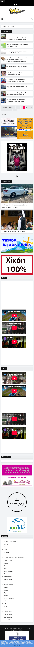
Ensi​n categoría (8, 560)
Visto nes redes (8, 614)
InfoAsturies (17, 11)
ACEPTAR (17, 645)
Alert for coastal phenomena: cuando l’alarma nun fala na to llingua (16, 67)
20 (5, 110)
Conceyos (6, 547)
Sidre (5, 609)
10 (2, 110)
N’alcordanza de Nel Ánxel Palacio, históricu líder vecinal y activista (15, 80)
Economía (6, 552)
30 (8, 110)
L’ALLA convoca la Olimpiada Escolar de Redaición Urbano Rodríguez (16, 93)
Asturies (6, 544)
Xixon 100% (7, 619)
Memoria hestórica (8, 582)
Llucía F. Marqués (8, 571)
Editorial (6, 555)
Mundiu (6, 587)
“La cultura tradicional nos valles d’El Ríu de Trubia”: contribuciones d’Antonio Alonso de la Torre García (16, 59)
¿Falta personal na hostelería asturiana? (14, 231)
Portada (5, 26)
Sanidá (5, 606)
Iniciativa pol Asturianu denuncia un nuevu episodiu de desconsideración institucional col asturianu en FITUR (16, 37)
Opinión (6, 595)
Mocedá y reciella (8, 584)
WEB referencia (8, 617)
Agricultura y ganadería (10, 541)
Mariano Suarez (8, 576)
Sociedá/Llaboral (8, 611)
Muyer (5, 592)
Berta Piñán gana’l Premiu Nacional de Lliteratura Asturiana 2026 (16, 73)
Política (6, 601)
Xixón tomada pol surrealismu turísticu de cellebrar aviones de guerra (14, 206)
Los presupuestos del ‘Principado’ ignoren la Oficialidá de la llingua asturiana (15, 101)
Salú (5, 603)
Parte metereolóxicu (9, 598)
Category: (6, 31)
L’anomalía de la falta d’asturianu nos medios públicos (16, 87)
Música (6, 590)
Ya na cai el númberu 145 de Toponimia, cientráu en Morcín (17, 45)
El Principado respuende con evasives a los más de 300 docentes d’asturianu (17, 51)
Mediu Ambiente (8, 579)
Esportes (6, 563)
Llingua (5, 565)
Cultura (5, 549)
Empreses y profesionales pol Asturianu (14, 557)
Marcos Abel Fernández (10, 574)
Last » (14, 110)
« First (10, 107)
